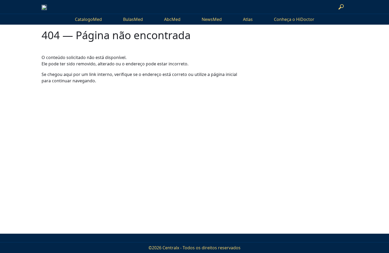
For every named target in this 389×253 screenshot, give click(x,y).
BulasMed (133, 19)
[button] (341, 7)
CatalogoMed (88, 19)
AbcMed (172, 19)
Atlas (248, 19)
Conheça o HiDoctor (294, 19)
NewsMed (212, 19)
